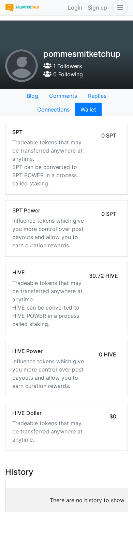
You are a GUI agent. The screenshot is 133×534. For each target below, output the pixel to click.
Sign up (97, 7)
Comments (63, 95)
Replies (97, 95)
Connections (53, 109)
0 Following (67, 74)
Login (75, 7)
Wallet (88, 109)
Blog (32, 95)
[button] (119, 7)
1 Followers (66, 66)
